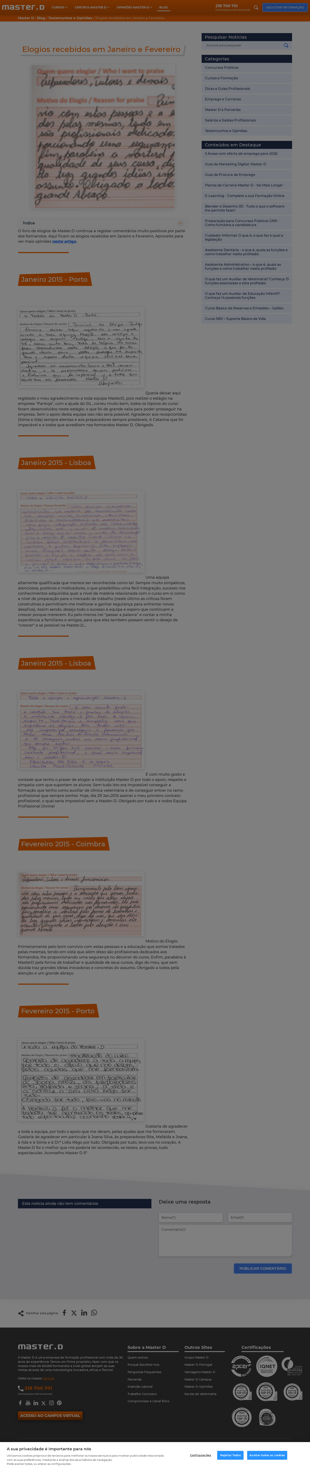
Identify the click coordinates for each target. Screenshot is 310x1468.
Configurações (200, 1455)
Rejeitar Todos (230, 1455)
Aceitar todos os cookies (267, 1455)
